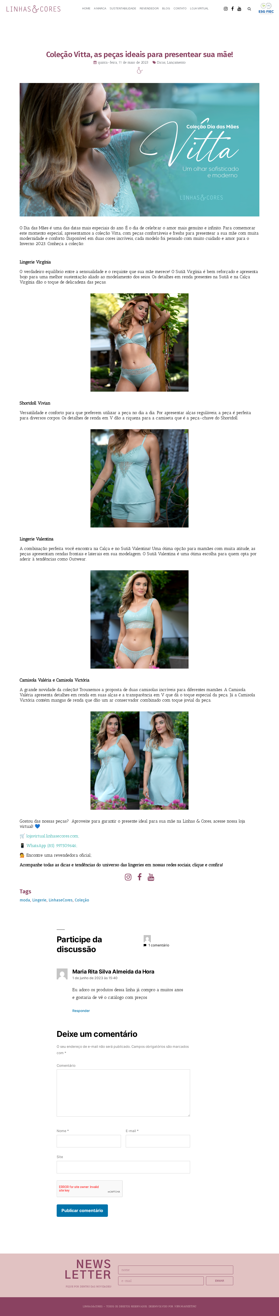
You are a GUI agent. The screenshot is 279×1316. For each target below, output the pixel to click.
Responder (81, 1011)
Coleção (82, 900)
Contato (180, 8)
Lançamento (176, 62)
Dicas (161, 62)
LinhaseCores (61, 900)
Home (86, 8)
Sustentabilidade (123, 8)
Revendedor (149, 8)
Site (60, 1157)
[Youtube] (239, 9)
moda (25, 900)
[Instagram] (226, 9)
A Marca (100, 8)
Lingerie (39, 900)
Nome (63, 1131)
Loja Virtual (199, 8)
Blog (166, 8)
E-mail (132, 1131)
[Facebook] (233, 9)
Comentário (66, 1066)
